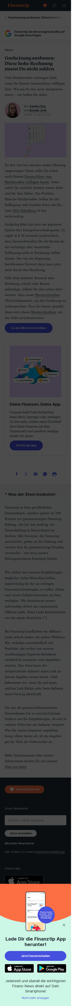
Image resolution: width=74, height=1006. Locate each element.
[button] (64, 925)
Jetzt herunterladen (35, 956)
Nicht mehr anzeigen (35, 997)
